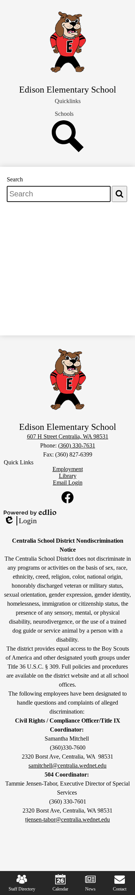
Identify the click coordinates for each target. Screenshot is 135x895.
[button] (68, 101)
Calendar (60, 889)
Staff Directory (22, 889)
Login (20, 520)
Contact (119, 889)
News (90, 889)
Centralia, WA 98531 (67, 436)
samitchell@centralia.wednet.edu (67, 765)
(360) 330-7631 (76, 445)
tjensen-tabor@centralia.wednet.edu (67, 819)
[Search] (68, 150)
